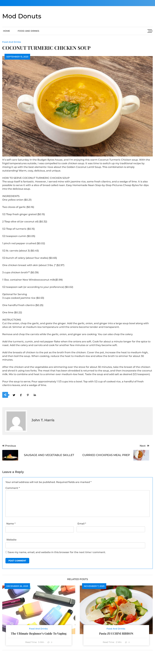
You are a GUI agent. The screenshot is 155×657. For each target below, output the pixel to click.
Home (6, 31)
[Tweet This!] (13, 395)
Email (82, 523)
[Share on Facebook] (20, 395)
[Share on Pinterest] (27, 395)
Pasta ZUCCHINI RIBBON (116, 633)
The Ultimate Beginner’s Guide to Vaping (38, 633)
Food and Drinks (28, 31)
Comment (12, 488)
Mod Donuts (21, 16)
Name (10, 523)
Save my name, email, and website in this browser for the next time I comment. (57, 552)
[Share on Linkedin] (34, 395)
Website (11, 539)
